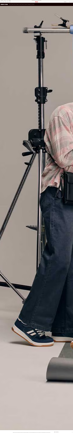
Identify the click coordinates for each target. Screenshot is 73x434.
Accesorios (26, 4)
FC (31, 4)
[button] (1, 1)
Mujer (15, 4)
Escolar (23, 4)
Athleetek (29, 4)
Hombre (17, 4)
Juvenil (20, 4)
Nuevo (10, 4)
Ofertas (12, 4)
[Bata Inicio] (36, 1)
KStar (33, 4)
